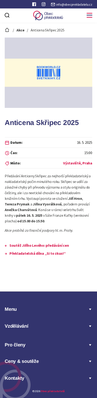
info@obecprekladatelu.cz (74, 4)
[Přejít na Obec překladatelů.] (7, 30)
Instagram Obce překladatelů (44, 5)
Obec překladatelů (52, 391)
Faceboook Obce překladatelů (34, 5)
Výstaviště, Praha (77, 163)
